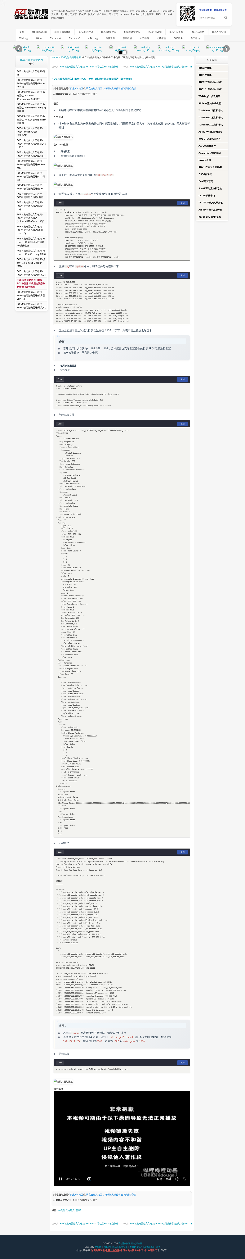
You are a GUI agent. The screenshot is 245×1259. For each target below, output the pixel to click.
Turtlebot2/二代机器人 (210, 124)
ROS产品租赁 (197, 32)
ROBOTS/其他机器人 (209, 138)
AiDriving (93, 38)
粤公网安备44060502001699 (145, 1246)
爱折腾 (98, 1246)
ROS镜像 (178, 38)
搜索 (226, 17)
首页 (21, 32)
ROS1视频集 (205, 75)
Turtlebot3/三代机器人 (210, 117)
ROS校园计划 (155, 32)
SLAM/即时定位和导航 (210, 188)
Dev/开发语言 (205, 181)
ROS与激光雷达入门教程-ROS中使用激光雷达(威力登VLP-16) (161, 66)
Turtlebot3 (74, 38)
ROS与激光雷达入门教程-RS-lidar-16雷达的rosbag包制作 (89, 66)
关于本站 (195, 38)
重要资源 (110, 38)
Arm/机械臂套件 (207, 145)
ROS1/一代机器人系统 (210, 89)
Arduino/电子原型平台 (210, 209)
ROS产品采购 (176, 32)
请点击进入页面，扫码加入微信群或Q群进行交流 (111, 88)
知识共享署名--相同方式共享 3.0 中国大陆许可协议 (124, 1250)
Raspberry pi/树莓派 (209, 216)
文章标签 (161, 38)
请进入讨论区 (76, 88)
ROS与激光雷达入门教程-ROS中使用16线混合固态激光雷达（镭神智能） (92, 78)
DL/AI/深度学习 (206, 195)
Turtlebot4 (55, 38)
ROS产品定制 (219, 32)
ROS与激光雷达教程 (31, 59)
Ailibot (39, 38)
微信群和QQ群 (39, 32)
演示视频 (127, 38)
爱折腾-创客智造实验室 (130, 1243)
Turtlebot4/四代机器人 (210, 110)
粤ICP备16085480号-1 (115, 1246)
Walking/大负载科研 (209, 96)
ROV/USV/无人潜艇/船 (210, 167)
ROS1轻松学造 (108, 32)
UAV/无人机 (204, 160)
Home (55, 57)
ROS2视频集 (205, 68)
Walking (23, 38)
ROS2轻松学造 (85, 32)
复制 (183, 203)
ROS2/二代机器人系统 (210, 82)
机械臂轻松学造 (132, 32)
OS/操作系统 (205, 174)
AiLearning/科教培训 (209, 153)
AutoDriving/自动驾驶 (210, 131)
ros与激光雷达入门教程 (69, 1210)
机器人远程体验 (63, 32)
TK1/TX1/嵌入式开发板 (210, 202)
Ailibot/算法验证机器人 (210, 103)
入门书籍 (144, 38)
